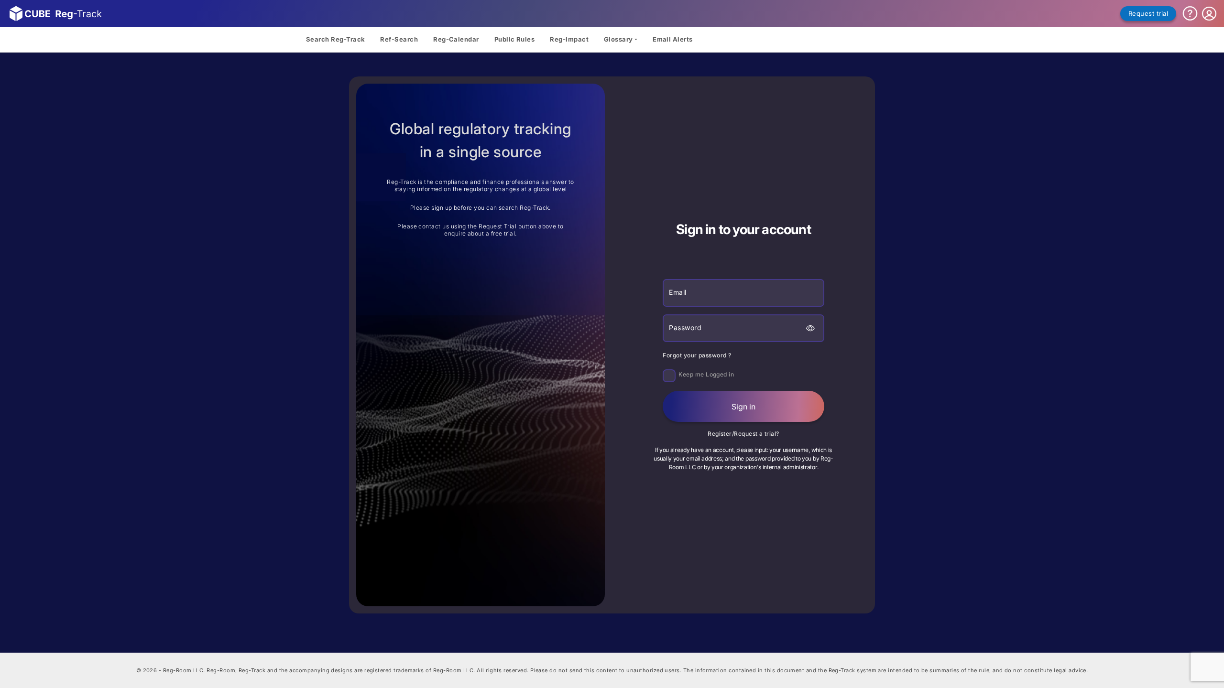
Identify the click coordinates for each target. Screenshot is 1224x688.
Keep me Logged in (706, 374)
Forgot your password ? (697, 355)
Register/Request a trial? (743, 433)
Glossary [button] (618, 39)
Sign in (743, 406)
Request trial (1148, 13)
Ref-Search (399, 39)
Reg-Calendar (456, 39)
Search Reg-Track (335, 39)
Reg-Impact (569, 39)
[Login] (1209, 14)
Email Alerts (673, 39)
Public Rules (514, 39)
